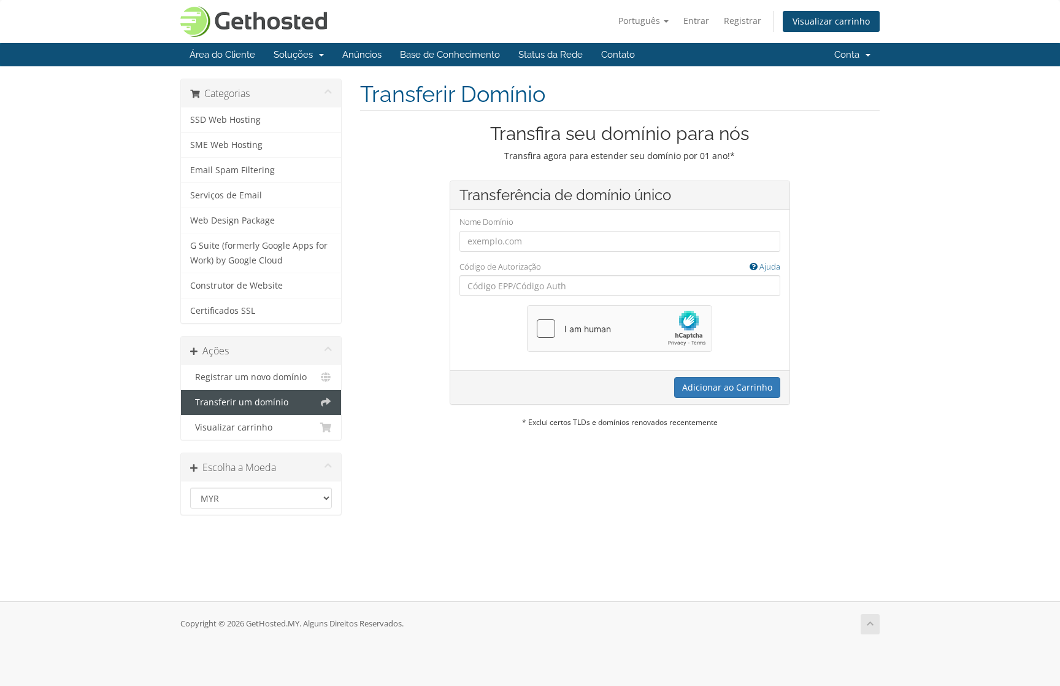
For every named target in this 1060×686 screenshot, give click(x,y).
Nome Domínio (486, 221)
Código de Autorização (619, 266)
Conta (849, 54)
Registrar (742, 20)
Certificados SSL (222, 310)
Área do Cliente (222, 54)
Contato (618, 54)
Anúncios (362, 54)
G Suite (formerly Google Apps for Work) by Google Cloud (259, 253)
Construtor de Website (236, 285)
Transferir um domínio (239, 402)
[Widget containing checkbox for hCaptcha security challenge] (619, 328)
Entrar (696, 20)
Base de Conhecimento (450, 54)
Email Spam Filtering (232, 170)
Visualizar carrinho (831, 21)
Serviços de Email (226, 195)
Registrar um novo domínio (248, 377)
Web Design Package (232, 220)
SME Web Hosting (226, 144)
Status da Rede (550, 54)
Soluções (296, 54)
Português (640, 20)
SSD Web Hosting (225, 119)
